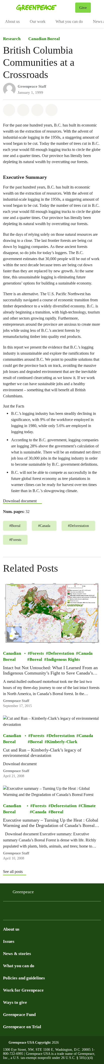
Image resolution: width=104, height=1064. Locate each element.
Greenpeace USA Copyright (30, 1042)
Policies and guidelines (24, 978)
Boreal (36, 659)
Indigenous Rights (63, 659)
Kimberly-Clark (62, 741)
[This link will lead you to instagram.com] (7, 915)
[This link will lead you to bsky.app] (19, 915)
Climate (88, 805)
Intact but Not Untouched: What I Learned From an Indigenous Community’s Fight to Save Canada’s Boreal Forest (50, 670)
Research (11, 38)
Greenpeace (23, 891)
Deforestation (61, 653)
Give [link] (83, 8)
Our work (37, 21)
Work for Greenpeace (23, 990)
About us (12, 21)
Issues (8, 941)
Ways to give (15, 1002)
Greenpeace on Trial (22, 1026)
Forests (37, 653)
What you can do (69, 21)
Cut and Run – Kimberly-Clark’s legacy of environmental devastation (42, 752)
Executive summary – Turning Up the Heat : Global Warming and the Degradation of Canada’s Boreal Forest (50, 822)
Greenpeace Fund (19, 1014)
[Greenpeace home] (44, 7)
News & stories (17, 953)
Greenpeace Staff (32, 86)
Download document (20, 500)
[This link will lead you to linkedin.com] (31, 915)
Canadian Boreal (44, 38)
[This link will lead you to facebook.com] (43, 915)
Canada (85, 653)
